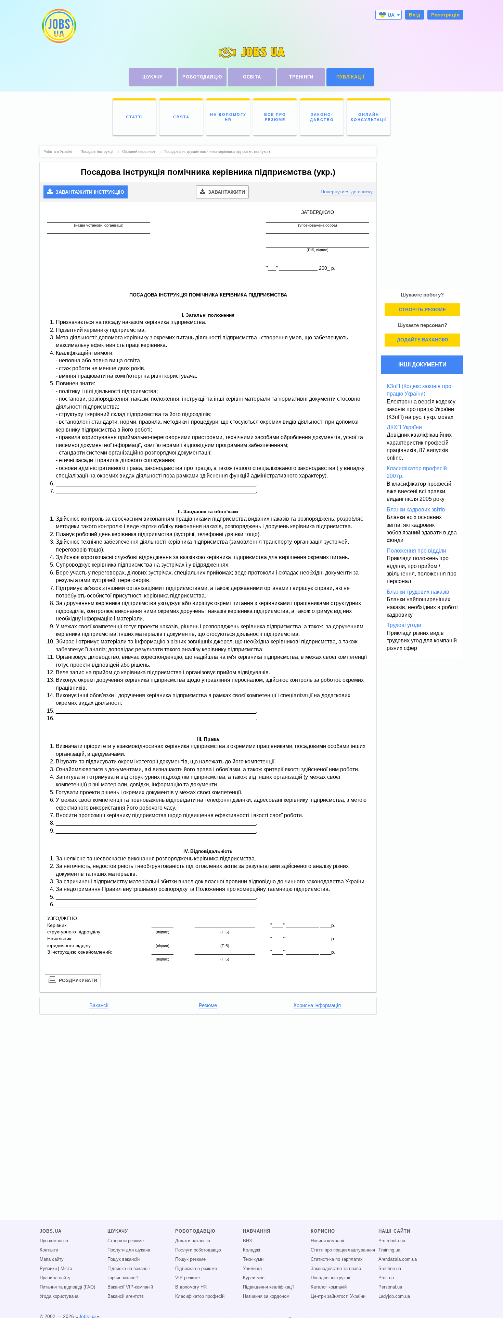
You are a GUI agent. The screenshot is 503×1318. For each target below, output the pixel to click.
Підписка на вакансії (128, 1268)
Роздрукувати (77, 980)
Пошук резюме (190, 1259)
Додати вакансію (192, 1240)
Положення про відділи (416, 551)
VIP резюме (187, 1277)
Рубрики (48, 1268)
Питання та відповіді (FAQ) (67, 1287)
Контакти (49, 1250)
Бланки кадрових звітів (416, 509)
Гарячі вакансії (122, 1277)
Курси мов (254, 1277)
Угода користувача (59, 1296)
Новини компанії (327, 1240)
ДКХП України (404, 427)
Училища (252, 1268)
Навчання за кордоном (266, 1296)
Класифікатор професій (199, 1296)
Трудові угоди (404, 625)
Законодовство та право (336, 1268)
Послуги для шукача (128, 1250)
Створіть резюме (422, 309)
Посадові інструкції (330, 1277)
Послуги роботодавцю (198, 1250)
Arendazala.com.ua (397, 1259)
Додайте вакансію (422, 339)
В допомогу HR (191, 1287)
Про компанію (54, 1240)
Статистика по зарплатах (337, 1259)
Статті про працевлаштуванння (343, 1250)
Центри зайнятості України (338, 1296)
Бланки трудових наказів (418, 592)
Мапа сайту (52, 1259)
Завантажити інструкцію (89, 192)
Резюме (208, 1005)
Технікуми (253, 1259)
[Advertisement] (208, 1067)
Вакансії (98, 1005)
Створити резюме (125, 1240)
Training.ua (389, 1250)
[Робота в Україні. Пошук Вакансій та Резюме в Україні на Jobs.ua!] (58, 26)
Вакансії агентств (125, 1296)
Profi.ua (386, 1277)
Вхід (414, 14)
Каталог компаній (329, 1287)
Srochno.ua (389, 1268)
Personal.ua (390, 1287)
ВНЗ (247, 1240)
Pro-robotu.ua (391, 1240)
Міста (66, 1268)
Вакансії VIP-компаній (130, 1287)
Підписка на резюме (196, 1268)
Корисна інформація (317, 1005)
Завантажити (226, 192)
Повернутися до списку (347, 191)
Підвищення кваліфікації (268, 1287)
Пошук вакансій (123, 1259)
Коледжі (251, 1250)
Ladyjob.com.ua (394, 1296)
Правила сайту (55, 1277)
